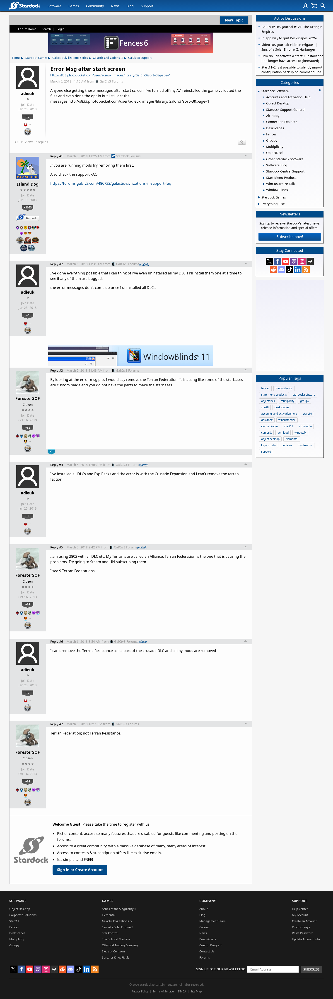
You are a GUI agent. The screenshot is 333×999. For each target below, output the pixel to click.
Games (73, 6)
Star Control (110, 933)
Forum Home (27, 29)
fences (265, 388)
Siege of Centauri (113, 951)
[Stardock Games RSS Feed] (306, 269)
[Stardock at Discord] (282, 269)
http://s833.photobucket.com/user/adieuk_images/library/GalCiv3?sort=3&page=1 (110, 75)
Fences (14, 927)
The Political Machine (116, 939)
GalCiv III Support (140, 58)
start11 (288, 426)
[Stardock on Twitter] (269, 261)
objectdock (268, 401)
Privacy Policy (139, 991)
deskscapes (282, 407)
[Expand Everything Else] (259, 204)
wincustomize (287, 420)
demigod (283, 433)
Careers (204, 927)
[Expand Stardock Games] (259, 197)
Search (46, 29)
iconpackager (269, 426)
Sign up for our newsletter (220, 969)
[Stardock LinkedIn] (298, 269)
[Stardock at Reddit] (273, 269)
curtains (287, 445)
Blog (130, 6)
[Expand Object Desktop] (264, 103)
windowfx (300, 433)
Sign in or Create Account (80, 869)
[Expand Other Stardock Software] (264, 159)
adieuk (27, 93)
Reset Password (302, 933)
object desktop (270, 439)
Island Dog (28, 184)
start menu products (274, 395)
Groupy (14, 945)
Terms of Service (163, 991)
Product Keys (301, 927)
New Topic (234, 20)
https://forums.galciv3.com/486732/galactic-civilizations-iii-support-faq (110, 183)
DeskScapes (17, 933)
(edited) (144, 264)
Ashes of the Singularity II (119, 909)
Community (95, 6)
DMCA (182, 991)
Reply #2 (56, 264)
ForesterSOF (27, 398)
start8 (265, 407)
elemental (291, 439)
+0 (27, 117)
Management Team (212, 921)
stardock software (304, 395)
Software (54, 6)
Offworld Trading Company (120, 945)
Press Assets (207, 939)
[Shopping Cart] (314, 5)
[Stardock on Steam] (310, 261)
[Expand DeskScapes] (264, 128)
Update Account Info (306, 939)
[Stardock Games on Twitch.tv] (294, 261)
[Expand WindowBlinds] (264, 190)
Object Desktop (19, 909)
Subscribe (311, 969)
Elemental (108, 915)
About (203, 909)
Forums (204, 957)
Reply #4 (56, 465)
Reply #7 (56, 724)
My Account (300, 915)
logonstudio (268, 445)
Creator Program (210, 945)
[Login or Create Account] (305, 5)
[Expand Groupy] (264, 141)
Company (207, 901)
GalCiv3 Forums (111, 81)
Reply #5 (56, 547)
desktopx (267, 420)
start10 (307, 414)
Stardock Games (36, 58)
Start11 (14, 921)
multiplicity (287, 401)
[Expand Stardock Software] (259, 91)
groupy (304, 401)
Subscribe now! (290, 236)
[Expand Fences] (264, 134)
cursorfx (266, 433)
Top (245, 156)
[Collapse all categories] (320, 90)
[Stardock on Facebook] (277, 261)
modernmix (305, 445)
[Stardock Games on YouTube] (286, 261)
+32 (27, 427)
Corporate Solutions (22, 915)
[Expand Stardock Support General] (264, 110)
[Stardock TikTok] (290, 269)
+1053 (28, 207)
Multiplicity (16, 939)
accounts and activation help (279, 414)
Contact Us (206, 951)
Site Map (196, 991)
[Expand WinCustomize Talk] (264, 184)
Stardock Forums (128, 156)
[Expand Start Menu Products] (264, 178)
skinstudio (305, 426)
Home (16, 58)
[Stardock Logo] (24, 5)
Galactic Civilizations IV (117, 921)
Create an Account (304, 921)
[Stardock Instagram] (302, 261)
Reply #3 (56, 370)
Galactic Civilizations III (108, 58)
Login (60, 29)
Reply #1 (56, 156)
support (266, 451)
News (115, 6)
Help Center (300, 909)
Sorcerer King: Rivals (115, 957)
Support (147, 6)
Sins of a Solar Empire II (117, 927)
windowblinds (283, 388)
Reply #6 (56, 641)
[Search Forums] (323, 5)
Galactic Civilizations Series (70, 58)
